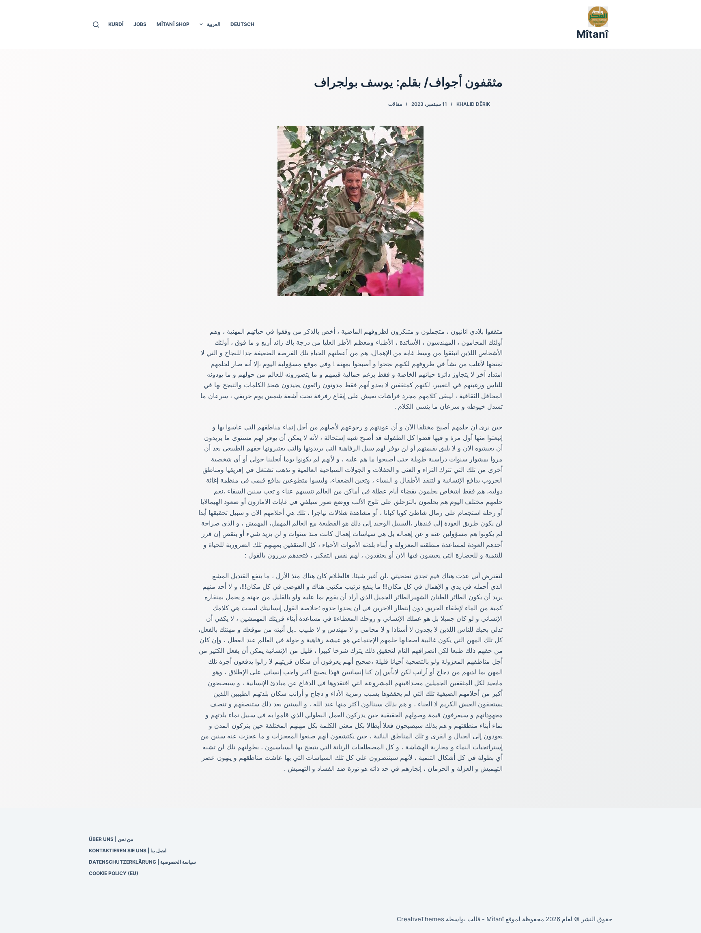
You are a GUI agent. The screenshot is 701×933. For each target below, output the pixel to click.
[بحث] (96, 24)
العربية (213, 24)
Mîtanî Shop (173, 24)
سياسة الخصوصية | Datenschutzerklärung (142, 862)
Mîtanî (592, 34)
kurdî (115, 24)
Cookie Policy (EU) (113, 873)
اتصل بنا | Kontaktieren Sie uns (127, 850)
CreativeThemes (420, 919)
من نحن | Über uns (111, 839)
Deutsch (242, 24)
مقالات (395, 104)
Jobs (139, 24)
